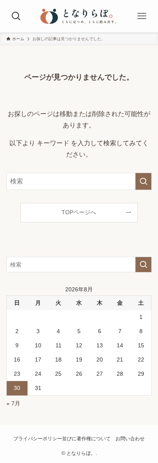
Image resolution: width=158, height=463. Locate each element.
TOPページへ (79, 212)
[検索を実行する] (143, 181)
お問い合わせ (130, 438)
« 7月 (13, 403)
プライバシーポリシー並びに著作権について (62, 438)
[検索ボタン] (16, 16)
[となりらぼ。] (79, 16)
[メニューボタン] (142, 16)
